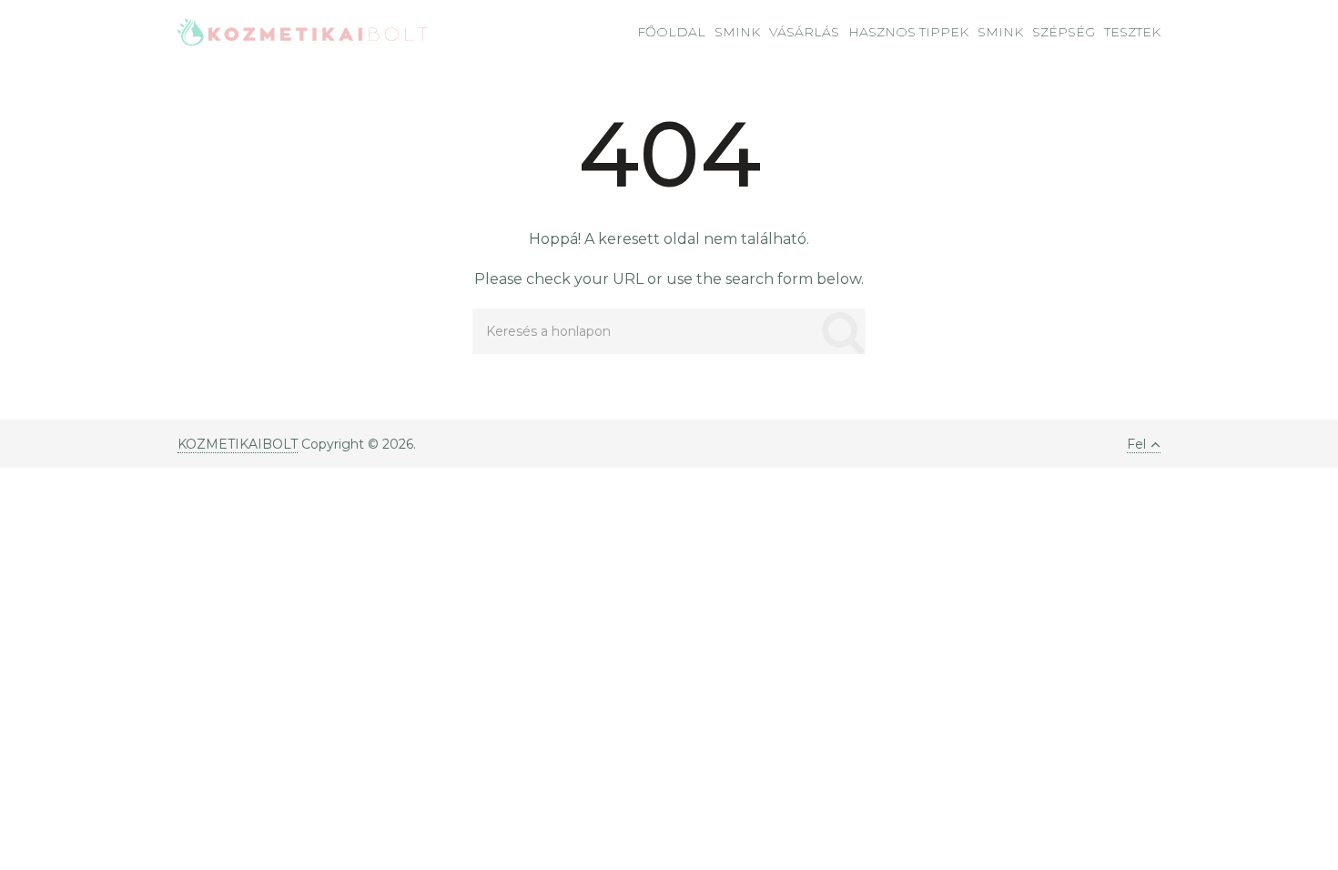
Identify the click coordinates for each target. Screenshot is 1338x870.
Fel (1136, 444)
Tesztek (1132, 32)
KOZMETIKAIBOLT (237, 444)
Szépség (1063, 32)
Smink (737, 32)
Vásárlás (804, 32)
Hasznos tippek (908, 32)
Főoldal (671, 32)
